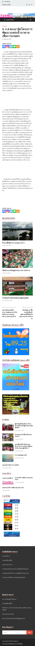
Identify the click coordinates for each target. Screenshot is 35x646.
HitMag (20, 643)
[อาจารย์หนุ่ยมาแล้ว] (7, 455)
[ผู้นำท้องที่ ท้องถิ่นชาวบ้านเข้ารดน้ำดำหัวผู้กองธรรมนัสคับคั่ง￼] (7, 424)
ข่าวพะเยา (15, 641)
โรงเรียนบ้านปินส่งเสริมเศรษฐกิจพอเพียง (15, 298)
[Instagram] (32, 4)
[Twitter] (29, 4)
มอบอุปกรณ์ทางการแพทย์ (10, 465)
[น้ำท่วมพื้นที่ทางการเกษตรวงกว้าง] (17, 231)
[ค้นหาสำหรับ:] (17, 632)
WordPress (12, 643)
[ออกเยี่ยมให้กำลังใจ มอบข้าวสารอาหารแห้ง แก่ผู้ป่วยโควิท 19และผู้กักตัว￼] (7, 444)
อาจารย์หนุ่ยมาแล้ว (21, 455)
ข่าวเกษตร (4, 26)
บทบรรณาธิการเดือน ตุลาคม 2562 (13, 487)
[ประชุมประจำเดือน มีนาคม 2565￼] (7, 434)
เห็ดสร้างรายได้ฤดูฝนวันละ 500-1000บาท (16, 270)
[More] (18, 46)
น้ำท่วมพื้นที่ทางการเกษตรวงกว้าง (13, 243)
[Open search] (30, 20)
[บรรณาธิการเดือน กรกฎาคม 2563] (7, 478)
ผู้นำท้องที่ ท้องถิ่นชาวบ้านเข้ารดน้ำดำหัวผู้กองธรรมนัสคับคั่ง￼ (24, 425)
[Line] (14, 46)
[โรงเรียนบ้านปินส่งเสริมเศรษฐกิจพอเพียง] (17, 287)
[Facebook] (27, 4)
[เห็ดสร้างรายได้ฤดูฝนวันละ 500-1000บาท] (17, 259)
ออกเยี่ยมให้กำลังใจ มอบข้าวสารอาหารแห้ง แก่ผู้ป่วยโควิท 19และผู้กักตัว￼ (23, 446)
